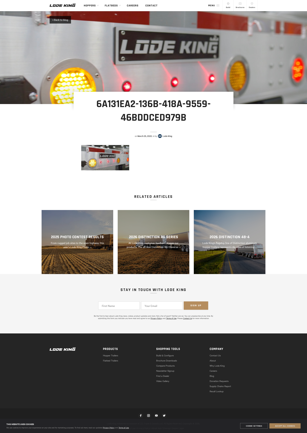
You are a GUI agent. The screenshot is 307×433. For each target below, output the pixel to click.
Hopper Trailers (110, 355)
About (213, 360)
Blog (212, 375)
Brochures (240, 7)
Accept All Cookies (285, 426)
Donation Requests (219, 381)
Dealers (252, 7)
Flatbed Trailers (110, 360)
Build (228, 7)
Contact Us (187, 318)
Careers (132, 5)
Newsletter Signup (165, 370)
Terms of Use (123, 427)
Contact (151, 5)
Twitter (164, 415)
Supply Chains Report (220, 386)
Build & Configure (165, 355)
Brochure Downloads (166, 360)
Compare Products (165, 365)
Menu (211, 5)
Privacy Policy (108, 427)
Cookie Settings (254, 426)
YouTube (156, 415)
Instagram (148, 415)
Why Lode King (217, 365)
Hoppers (90, 5)
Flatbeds (111, 5)
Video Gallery (162, 381)
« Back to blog (60, 19)
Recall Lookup (217, 391)
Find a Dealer (162, 375)
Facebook (140, 415)
